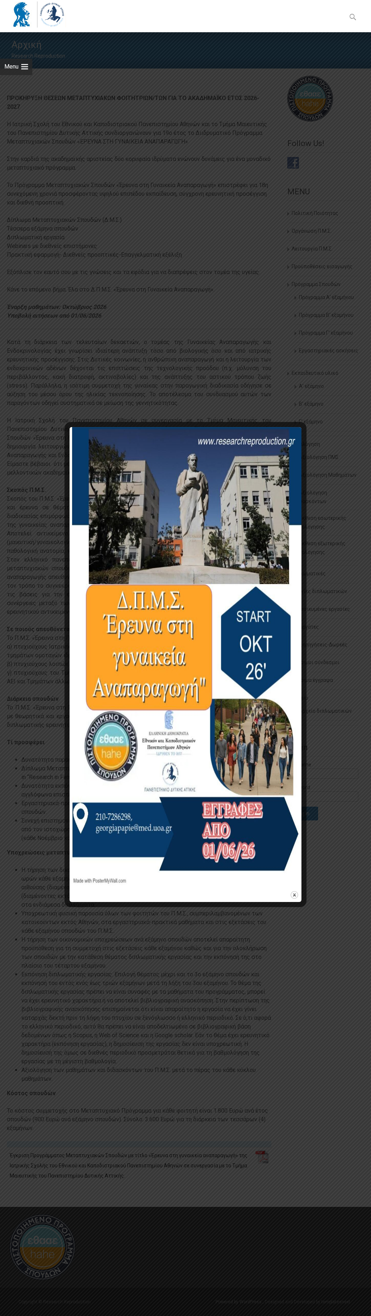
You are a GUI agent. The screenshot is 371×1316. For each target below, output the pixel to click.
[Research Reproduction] (33, 14)
